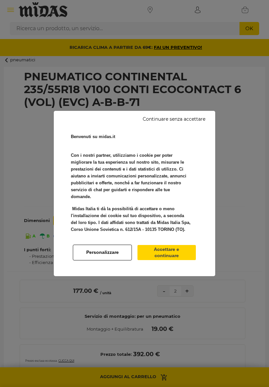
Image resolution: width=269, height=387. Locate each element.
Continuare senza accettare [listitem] (174, 119)
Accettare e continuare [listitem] (166, 252)
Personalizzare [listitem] (102, 252)
